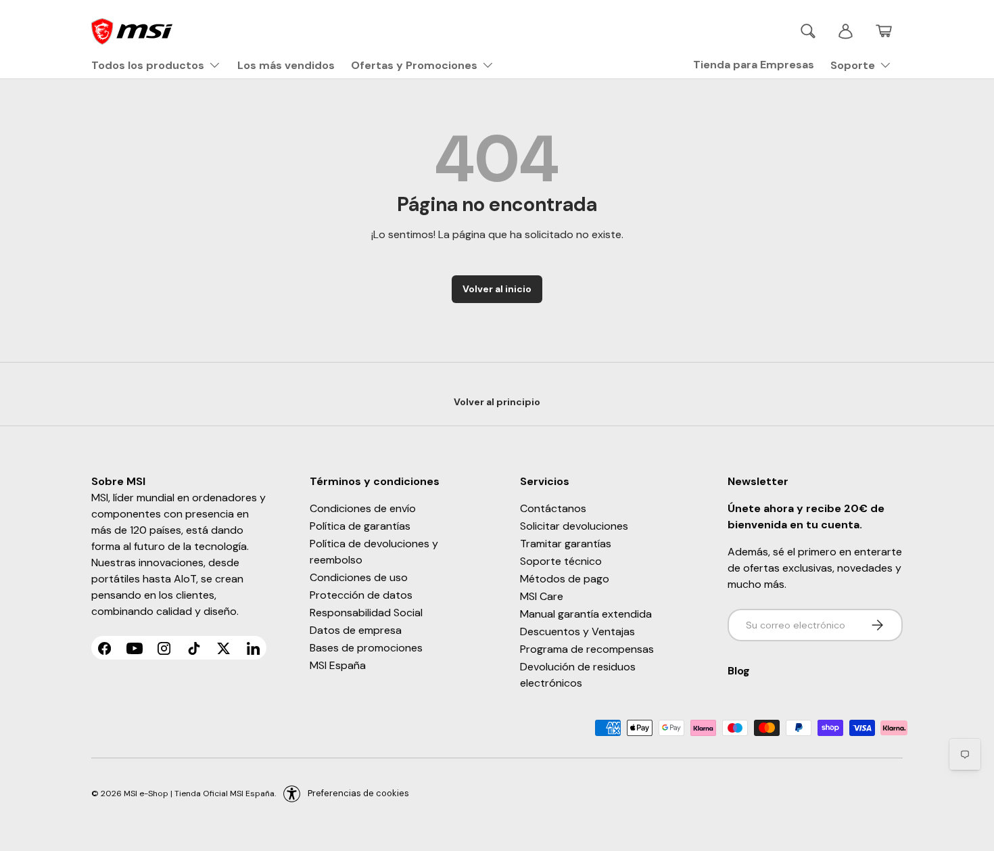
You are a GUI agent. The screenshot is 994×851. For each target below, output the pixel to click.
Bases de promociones (366, 648)
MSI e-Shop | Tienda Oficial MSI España (199, 793)
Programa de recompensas (587, 649)
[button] (884, 31)
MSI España (338, 665)
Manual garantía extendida (586, 614)
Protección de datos (361, 595)
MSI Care (541, 596)
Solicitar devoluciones (574, 526)
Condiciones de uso (359, 577)
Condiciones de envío (363, 508)
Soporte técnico (561, 561)
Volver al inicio (497, 289)
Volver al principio (497, 402)
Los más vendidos (286, 65)
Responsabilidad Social (366, 612)
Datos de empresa (356, 630)
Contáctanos (553, 508)
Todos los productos (147, 65)
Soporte (852, 65)
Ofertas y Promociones (414, 65)
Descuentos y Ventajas (577, 631)
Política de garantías (360, 526)
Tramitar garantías (565, 543)
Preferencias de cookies (358, 793)
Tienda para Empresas (753, 65)
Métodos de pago (564, 579)
